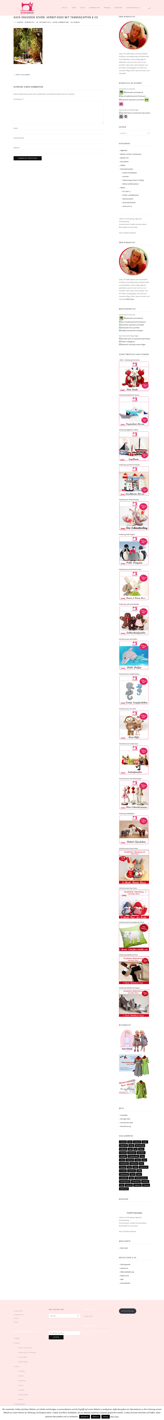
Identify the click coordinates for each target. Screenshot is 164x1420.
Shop (74, 8)
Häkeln (122, 165)
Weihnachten (124, 1189)
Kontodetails (133, 8)
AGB (121, 1279)
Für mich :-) (127, 191)
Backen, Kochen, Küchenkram (130, 154)
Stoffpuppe (137, 1185)
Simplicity (129, 1185)
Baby (130, 1142)
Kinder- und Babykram (131, 195)
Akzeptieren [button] (84, 1417)
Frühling (22, 1371)
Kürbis (135, 1167)
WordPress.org (125, 1126)
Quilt (131, 1178)
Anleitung (123, 1142)
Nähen (122, 188)
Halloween (123, 1156)
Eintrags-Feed (125, 1119)
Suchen (56, 1337)
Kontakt (119, 8)
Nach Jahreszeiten (126, 169)
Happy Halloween (22, 75)
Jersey (144, 1160)
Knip (129, 1167)
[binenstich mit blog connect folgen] (126, 116)
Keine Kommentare (61, 22)
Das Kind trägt (140, 1145)
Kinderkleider (124, 1163)
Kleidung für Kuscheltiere (27, 1352)
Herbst (122, 1160)
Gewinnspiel (132, 1153)
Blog (83, 8)
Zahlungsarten (125, 1264)
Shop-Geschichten (129, 202)
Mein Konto (124, 1248)
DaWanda (123, 1149)
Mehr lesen (130, 299)
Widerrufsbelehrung (127, 1272)
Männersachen (128, 199)
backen (145, 1142)
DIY (136, 1149)
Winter (21, 1399)
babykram (137, 1142)
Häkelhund (130, 1160)
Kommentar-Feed (126, 1123)
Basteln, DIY (124, 158)
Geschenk (123, 1153)
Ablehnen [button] (95, 1417)
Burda (131, 1145)
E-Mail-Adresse (19, 138)
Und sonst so (127, 206)
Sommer (126, 176)
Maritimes (22, 1381)
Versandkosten (125, 1283)
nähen (132, 1174)
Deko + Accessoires (25, 1348)
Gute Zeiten (124, 161)
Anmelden (124, 1115)
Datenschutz (124, 1276)
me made (123, 1171)
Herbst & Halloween (130, 173)
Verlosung (146, 1185)
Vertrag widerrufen (127, 1311)
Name (16, 128)
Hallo (65, 8)
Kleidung (122, 1167)
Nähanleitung (124, 1174)
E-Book (141, 1149)
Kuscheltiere (23, 1357)
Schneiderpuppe (124, 1181)
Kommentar (18, 99)
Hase (142, 1156)
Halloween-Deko (133, 1156)
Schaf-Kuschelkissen (141, 1178)
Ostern (139, 1174)
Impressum (124, 1268)
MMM (139, 1171)
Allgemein (75, 22)
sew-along (145, 1181)
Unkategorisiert (20, 1404)
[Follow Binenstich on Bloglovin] (121, 116)
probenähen (123, 1178)
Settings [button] (105, 1417)
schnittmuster (136, 1181)
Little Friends (143, 1167)
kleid (141, 1163)
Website (16, 148)
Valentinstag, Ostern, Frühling (133, 180)
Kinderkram (134, 1163)
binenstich (95, 8)
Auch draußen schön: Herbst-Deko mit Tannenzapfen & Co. (56, 17)
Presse (107, 8)
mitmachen (132, 1171)
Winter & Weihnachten (131, 184)
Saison (17, 1366)
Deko (130, 1149)
